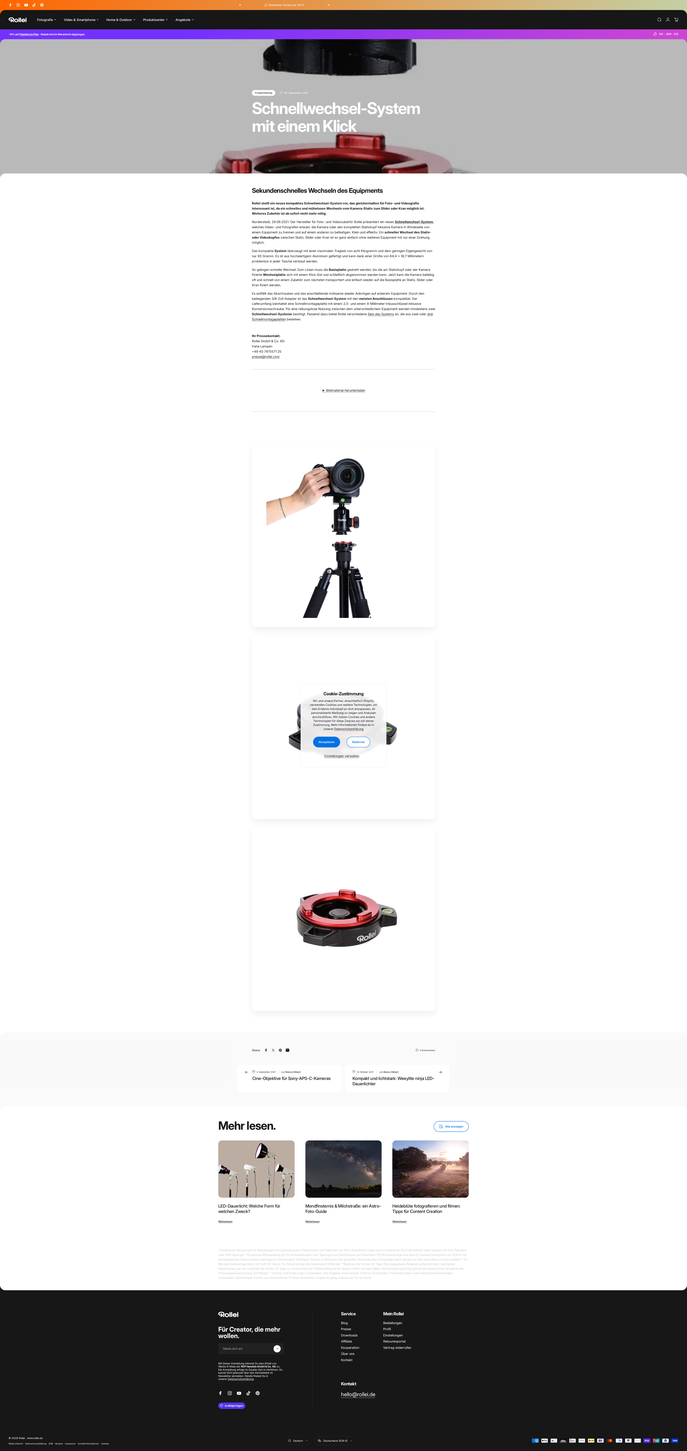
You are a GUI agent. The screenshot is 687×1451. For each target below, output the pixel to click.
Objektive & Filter (29, 34)
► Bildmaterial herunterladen (343, 390)
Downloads (349, 1335)
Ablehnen (358, 742)
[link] (358, 1394)
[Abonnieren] (277, 1348)
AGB (51, 1443)
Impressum (70, 1443)
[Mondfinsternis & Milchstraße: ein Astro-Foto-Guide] (343, 1169)
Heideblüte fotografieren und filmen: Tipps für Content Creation (426, 1208)
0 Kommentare (427, 1050)
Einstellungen (393, 1335)
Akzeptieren (326, 742)
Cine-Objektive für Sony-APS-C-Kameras (291, 1078)
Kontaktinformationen (88, 1443)
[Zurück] (240, 5)
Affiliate (346, 1341)
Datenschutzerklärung (349, 729)
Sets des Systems (381, 314)
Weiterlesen (225, 1221)
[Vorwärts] (328, 5)
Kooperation (350, 1348)
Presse (346, 1329)
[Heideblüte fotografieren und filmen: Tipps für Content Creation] (430, 1169)
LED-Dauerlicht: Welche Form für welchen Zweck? (249, 1208)
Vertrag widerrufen (397, 1348)
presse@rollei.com (266, 357)
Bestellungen (392, 1323)
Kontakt (346, 1360)
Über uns (347, 1354)
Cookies (105, 1443)
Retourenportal (394, 1341)
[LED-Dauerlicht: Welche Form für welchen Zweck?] (256, 1169)
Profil (387, 1329)
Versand (59, 1443)
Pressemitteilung (263, 92)
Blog (344, 1323)
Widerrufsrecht (16, 1443)
